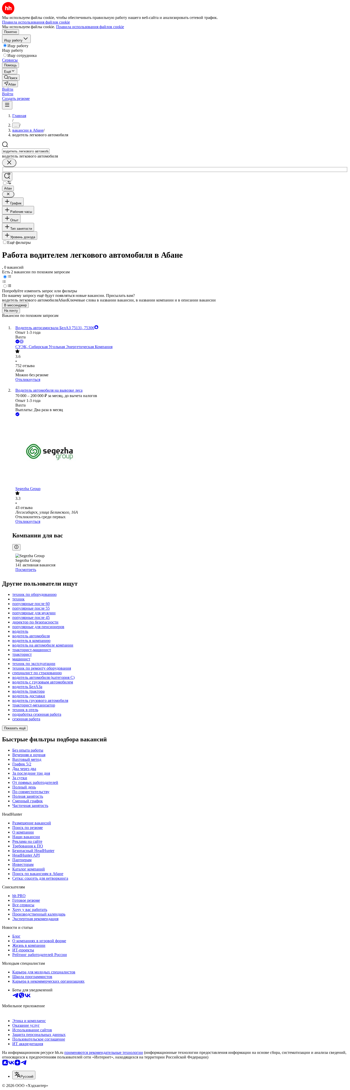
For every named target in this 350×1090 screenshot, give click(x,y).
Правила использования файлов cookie (90, 27)
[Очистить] (9, 163)
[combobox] (25, 151)
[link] (10, 77)
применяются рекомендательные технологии (103, 1052)
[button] (7, 89)
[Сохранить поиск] (7, 176)
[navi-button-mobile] (7, 105)
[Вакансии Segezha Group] (180, 451)
